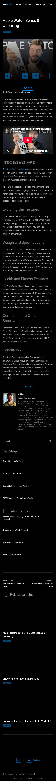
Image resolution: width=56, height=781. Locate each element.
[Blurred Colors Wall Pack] (48, 462)
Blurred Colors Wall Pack (13, 461)
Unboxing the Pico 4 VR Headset (21, 679)
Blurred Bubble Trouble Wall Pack (17, 486)
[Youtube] (29, 760)
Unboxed (7, 32)
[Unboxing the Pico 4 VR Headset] (28, 661)
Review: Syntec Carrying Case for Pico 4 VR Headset (21, 518)
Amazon (28, 386)
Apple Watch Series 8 (16, 169)
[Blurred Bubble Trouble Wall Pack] (48, 486)
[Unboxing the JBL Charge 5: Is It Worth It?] (28, 703)
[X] (18, 760)
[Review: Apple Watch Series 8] (48, 530)
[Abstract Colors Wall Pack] (48, 474)
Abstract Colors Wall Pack (13, 473)
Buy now (28, 87)
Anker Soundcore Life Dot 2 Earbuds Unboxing (24, 634)
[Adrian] (9, 412)
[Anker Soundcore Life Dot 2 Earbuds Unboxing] (28, 615)
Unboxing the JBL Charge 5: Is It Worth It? (27, 721)
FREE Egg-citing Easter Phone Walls (18, 498)
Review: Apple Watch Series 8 (15, 530)
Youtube (36, 760)
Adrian (21, 394)
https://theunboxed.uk (26, 398)
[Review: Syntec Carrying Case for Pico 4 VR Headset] (48, 518)
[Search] (50, 441)
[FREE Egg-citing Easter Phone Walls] (48, 499)
